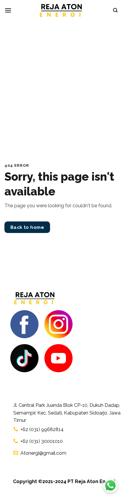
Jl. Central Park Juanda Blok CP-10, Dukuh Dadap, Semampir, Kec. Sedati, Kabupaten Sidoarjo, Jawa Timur (67, 412)
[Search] (115, 10)
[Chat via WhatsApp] (110, 485)
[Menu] (8, 10)
